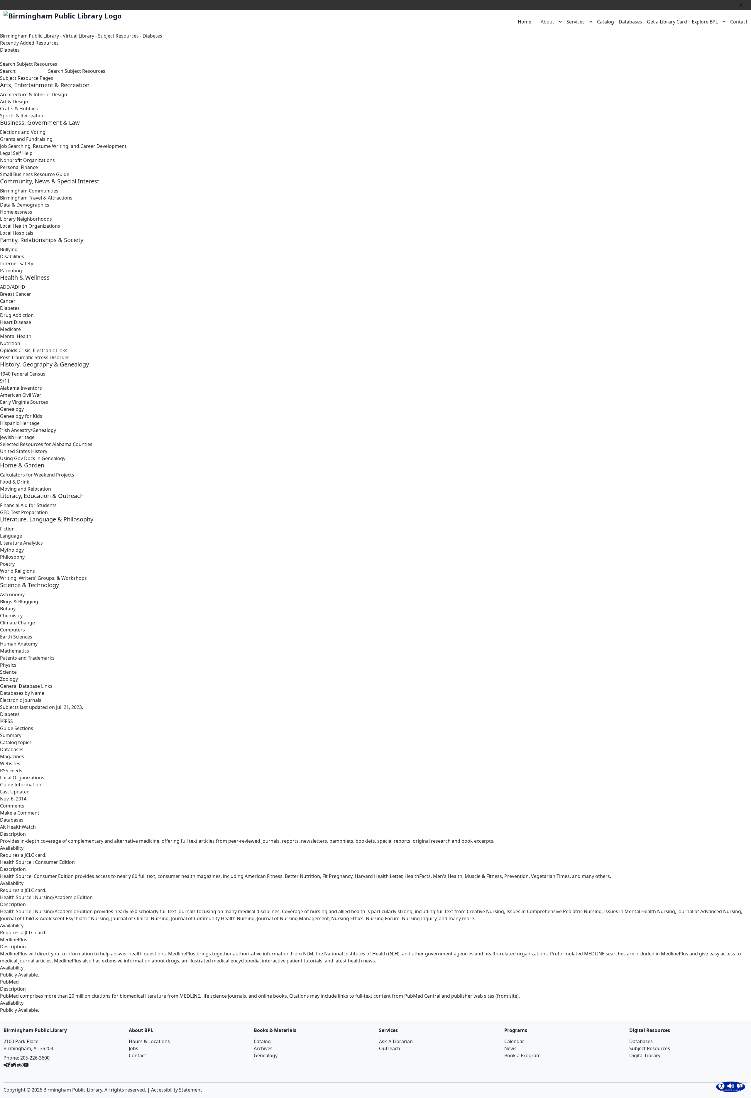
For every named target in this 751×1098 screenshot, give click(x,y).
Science (8, 672)
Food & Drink (14, 482)
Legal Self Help (16, 153)
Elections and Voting (22, 132)
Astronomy (12, 594)
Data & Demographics (24, 205)
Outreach (389, 1048)
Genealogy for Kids (21, 416)
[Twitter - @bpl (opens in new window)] (13, 1065)
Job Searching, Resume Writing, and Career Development (63, 146)
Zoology (9, 679)
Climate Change (17, 622)
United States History (23, 451)
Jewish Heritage (17, 437)
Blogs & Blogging (19, 601)
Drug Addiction (17, 315)
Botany (8, 608)
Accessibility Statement (176, 1090)
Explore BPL (705, 21)
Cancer (8, 301)
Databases (630, 21)
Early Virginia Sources (24, 402)
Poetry (7, 564)
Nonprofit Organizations (27, 160)
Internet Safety (16, 263)
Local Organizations (22, 777)
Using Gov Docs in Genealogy (32, 458)
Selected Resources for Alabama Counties (46, 444)
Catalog (605, 21)
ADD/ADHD (12, 287)
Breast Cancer (15, 294)
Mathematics (14, 651)
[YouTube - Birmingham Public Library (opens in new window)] (26, 1065)
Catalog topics (16, 742)
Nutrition (10, 343)
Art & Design (14, 101)
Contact (738, 21)
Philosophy (12, 557)
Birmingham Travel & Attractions (36, 198)
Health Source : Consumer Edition (37, 862)
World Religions (17, 571)
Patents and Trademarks (27, 658)
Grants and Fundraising (26, 139)
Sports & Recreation (22, 115)
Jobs (133, 1048)
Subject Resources (118, 36)
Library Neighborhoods (26, 219)
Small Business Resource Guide (34, 174)
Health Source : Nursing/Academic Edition (46, 897)
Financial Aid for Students (28, 505)
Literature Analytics (21, 543)
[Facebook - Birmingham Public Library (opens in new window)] (9, 1065)
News (510, 1048)
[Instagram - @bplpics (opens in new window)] (21, 1065)
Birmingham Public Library (29, 36)
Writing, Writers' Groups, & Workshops (43, 578)
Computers (12, 629)
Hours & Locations (149, 1041)
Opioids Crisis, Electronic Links (33, 350)
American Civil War (20, 395)
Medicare (10, 329)
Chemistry (11, 615)
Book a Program (522, 1055)
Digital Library (644, 1055)
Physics (8, 665)
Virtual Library (78, 36)
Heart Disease (15, 322)
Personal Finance (19, 167)
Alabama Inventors (21, 388)
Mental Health (15, 336)
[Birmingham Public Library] (62, 16)
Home (524, 21)
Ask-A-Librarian (396, 1041)
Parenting (11, 270)
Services (575, 21)
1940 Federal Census (22, 374)
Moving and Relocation (25, 489)
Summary (10, 735)
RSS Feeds (11, 770)
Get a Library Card (667, 21)
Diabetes (152, 36)
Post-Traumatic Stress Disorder (34, 357)
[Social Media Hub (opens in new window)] (6, 1065)
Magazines (12, 756)
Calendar (514, 1041)
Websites (10, 763)
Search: (8, 71)
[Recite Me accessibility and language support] (730, 1087)
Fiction (7, 529)
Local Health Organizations (30, 226)
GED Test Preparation (24, 512)
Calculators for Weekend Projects (37, 475)
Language (11, 536)
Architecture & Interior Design (33, 94)
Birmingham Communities (29, 190)
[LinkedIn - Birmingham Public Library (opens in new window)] (17, 1065)
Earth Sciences (16, 637)
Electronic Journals (20, 700)
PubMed (9, 982)
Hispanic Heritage (20, 423)
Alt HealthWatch (18, 827)
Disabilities (12, 256)
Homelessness (16, 212)
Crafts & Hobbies (19, 108)
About (547, 21)
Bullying (9, 249)
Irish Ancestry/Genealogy (28, 430)
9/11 (5, 381)
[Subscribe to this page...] (375, 721)
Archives (263, 1048)
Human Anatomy (19, 644)
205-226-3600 (35, 1058)
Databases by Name (22, 693)
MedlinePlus (13, 939)
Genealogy (12, 409)
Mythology (12, 550)
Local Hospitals (16, 233)
